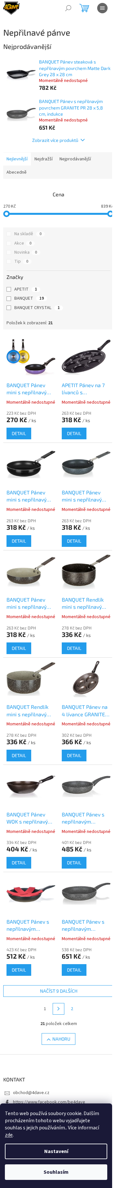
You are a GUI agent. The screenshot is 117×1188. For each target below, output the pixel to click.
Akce (23, 243)
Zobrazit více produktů (55, 140)
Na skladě (28, 234)
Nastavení (56, 1151)
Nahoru (61, 1039)
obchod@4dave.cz (31, 1093)
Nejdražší (43, 159)
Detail (19, 433)
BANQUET (29, 298)
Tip (21, 261)
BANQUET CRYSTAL (37, 308)
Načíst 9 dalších (58, 991)
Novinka (25, 252)
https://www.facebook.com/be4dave (49, 1102)
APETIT (25, 289)
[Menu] (102, 8)
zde (9, 1134)
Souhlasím (56, 1172)
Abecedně (16, 172)
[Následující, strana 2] (58, 1009)
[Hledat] (68, 8)
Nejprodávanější (75, 159)
